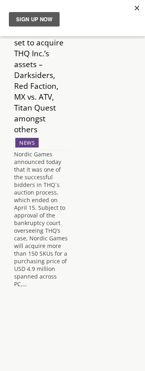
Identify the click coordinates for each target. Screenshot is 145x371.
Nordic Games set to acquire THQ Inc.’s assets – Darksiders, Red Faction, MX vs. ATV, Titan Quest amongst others (39, 80)
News (27, 142)
